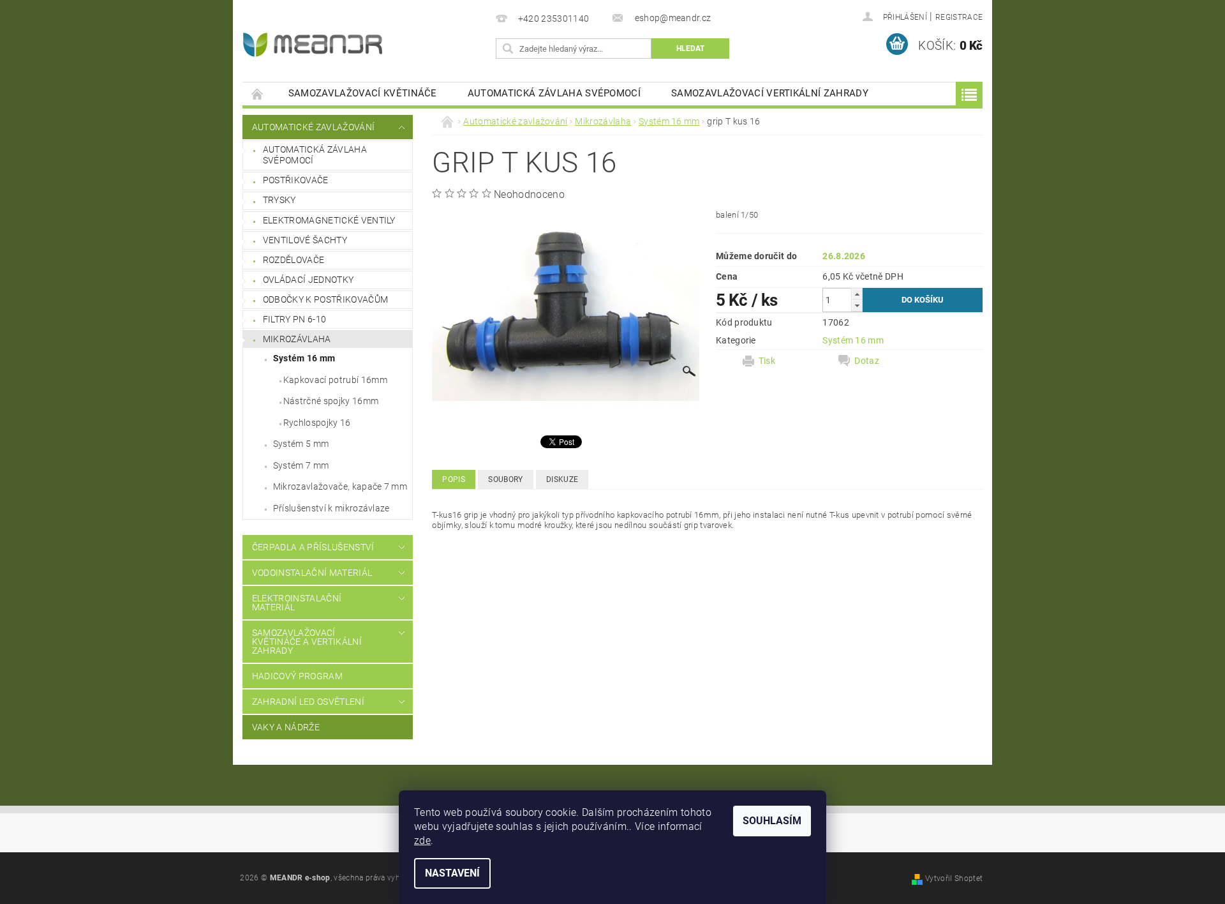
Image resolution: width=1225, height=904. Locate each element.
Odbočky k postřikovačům (325, 299)
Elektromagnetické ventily (329, 220)
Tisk (767, 361)
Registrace (959, 17)
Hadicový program (297, 676)
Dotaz (866, 361)
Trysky (279, 200)
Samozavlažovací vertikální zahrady (769, 93)
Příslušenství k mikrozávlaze (331, 508)
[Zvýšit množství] (857, 294)
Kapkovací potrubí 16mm (335, 380)
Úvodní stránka (257, 93)
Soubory (505, 479)
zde (422, 840)
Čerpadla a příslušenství (313, 547)
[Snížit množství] (857, 305)
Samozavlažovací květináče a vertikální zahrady (307, 642)
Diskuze (562, 479)
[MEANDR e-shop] (312, 45)
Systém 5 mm (301, 444)
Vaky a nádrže (286, 727)
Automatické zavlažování (313, 127)
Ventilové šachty (305, 240)
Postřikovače (296, 180)
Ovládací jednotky (308, 280)
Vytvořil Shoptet (954, 878)
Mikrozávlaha (297, 339)
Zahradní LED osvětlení (308, 702)
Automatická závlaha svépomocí (554, 93)
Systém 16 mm (304, 358)
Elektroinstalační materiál (296, 602)
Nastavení (452, 873)
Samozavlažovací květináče (362, 93)
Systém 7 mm (301, 465)
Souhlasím (772, 821)
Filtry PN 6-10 (294, 319)
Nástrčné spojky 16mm (330, 401)
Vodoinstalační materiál (312, 573)
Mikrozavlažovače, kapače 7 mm (340, 486)
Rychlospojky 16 (317, 423)
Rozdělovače (294, 260)
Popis (453, 479)
